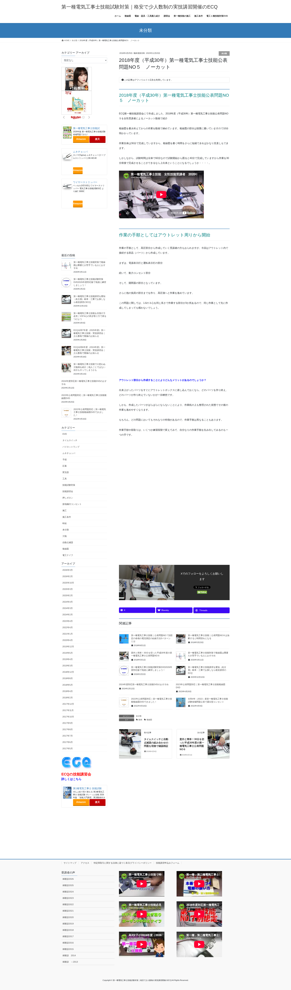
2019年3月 (67, 665)
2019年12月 (68, 646)
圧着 (64, 466)
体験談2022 (68, 904)
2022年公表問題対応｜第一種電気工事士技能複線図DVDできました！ (90, 412)
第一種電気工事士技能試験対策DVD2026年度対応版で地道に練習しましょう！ (90, 282)
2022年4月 (67, 627)
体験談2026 (68, 879)
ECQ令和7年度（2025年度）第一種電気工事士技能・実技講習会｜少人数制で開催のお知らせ (89, 333)
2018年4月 (67, 691)
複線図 (149, 720)
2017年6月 (67, 742)
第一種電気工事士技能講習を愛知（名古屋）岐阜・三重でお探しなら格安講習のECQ (207, 670)
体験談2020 (68, 917)
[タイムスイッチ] (130, 740)
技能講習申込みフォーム (167, 863)
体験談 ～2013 (70, 962)
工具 (64, 478)
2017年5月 (67, 748)
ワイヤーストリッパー (85, 182)
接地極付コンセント (72, 504)
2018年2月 (67, 697)
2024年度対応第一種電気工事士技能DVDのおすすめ (144, 684)
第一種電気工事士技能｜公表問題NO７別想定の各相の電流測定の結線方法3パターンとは (151, 638)
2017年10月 (68, 716)
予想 (64, 459)
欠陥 (64, 536)
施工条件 (66, 517)
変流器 (65, 472)
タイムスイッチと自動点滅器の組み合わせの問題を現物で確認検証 (156, 742)
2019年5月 (67, 653)
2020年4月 (67, 640)
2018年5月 (67, 685)
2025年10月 (68, 583)
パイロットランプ (70, 447)
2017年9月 (67, 723)
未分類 (224, 53)
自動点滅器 (67, 542)
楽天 (97, 139)
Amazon (81, 139)
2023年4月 (67, 621)
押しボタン (67, 498)
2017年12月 (68, 704)
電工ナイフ (67, 555)
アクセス (85, 863)
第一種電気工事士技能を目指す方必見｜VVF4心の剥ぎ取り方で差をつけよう (90, 316)
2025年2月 (67, 595)
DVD (64, 434)
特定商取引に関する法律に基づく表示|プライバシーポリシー (123, 863)
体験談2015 (68, 949)
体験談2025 (68, 885)
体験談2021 (68, 911)
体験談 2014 (69, 955)
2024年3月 (67, 608)
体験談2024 (68, 891)
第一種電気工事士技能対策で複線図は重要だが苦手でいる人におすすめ (89, 265)
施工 (64, 510)
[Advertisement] (174, 346)
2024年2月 (67, 614)
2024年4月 (67, 602)
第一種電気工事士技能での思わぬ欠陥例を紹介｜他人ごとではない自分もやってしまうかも (89, 367)
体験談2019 (68, 923)
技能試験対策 (68, 485)
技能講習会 (67, 491)
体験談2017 (68, 936)
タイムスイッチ (69, 440)
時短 (64, 523)
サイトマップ (70, 863)
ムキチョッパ (80, 151)
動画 (140, 720)
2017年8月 (67, 729)
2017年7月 (67, 736)
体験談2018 (68, 930)
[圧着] (218, 740)
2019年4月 (67, 659)
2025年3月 (67, 589)
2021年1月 (67, 634)
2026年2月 (67, 576)
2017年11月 (68, 710)
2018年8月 (67, 678)
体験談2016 (68, 943)
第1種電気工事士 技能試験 (87, 788)
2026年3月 (67, 570)
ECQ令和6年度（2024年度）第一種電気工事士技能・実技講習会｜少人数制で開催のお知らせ (89, 350)
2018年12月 (68, 672)
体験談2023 (68, 898)
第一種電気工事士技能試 (86, 128)
